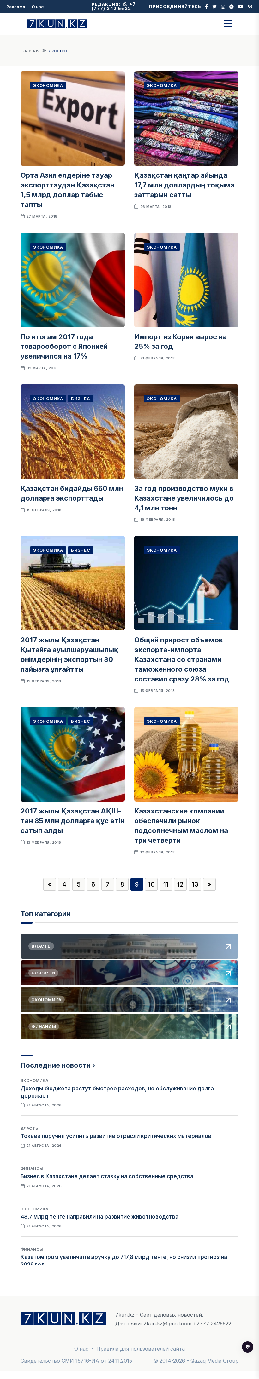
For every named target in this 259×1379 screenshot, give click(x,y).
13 (195, 884)
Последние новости (56, 1065)
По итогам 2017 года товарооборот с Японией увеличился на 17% (64, 346)
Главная (30, 51)
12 (180, 884)
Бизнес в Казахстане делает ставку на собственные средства (107, 1176)
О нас (38, 6)
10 (151, 884)
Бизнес (80, 398)
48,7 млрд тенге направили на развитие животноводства (99, 1217)
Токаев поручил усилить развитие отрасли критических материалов (116, 1136)
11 (165, 884)
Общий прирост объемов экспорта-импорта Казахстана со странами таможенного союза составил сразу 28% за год (181, 659)
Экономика (48, 85)
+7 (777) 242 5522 (114, 6)
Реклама (15, 6)
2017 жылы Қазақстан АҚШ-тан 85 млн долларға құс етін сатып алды (72, 821)
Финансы (32, 1168)
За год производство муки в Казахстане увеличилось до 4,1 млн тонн (184, 498)
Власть (29, 1128)
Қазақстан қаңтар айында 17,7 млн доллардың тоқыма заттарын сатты (184, 185)
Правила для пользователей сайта (140, 1349)
